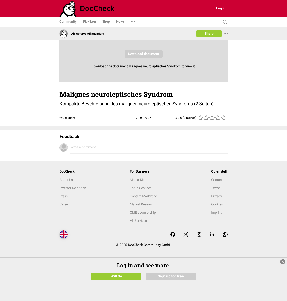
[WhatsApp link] (225, 235)
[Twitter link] (185, 235)
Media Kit (137, 180)
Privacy (216, 196)
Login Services (140, 188)
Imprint (216, 213)
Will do (116, 276)
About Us (66, 180)
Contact (217, 180)
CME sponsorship (143, 213)
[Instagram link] (199, 235)
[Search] (224, 22)
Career (64, 204)
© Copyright (67, 117)
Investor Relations (72, 188)
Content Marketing (143, 196)
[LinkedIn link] (212, 235)
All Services (138, 221)
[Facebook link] (172, 235)
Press (63, 196)
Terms (215, 188)
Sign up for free (171, 276)
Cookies (217, 204)
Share (209, 33)
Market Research (142, 204)
